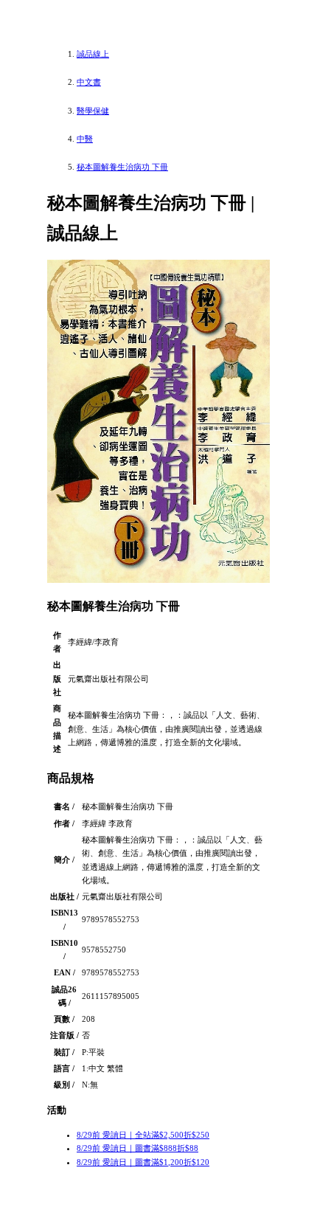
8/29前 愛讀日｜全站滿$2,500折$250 (143, 1134)
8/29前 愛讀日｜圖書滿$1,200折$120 (143, 1162)
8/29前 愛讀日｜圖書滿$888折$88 (137, 1148)
